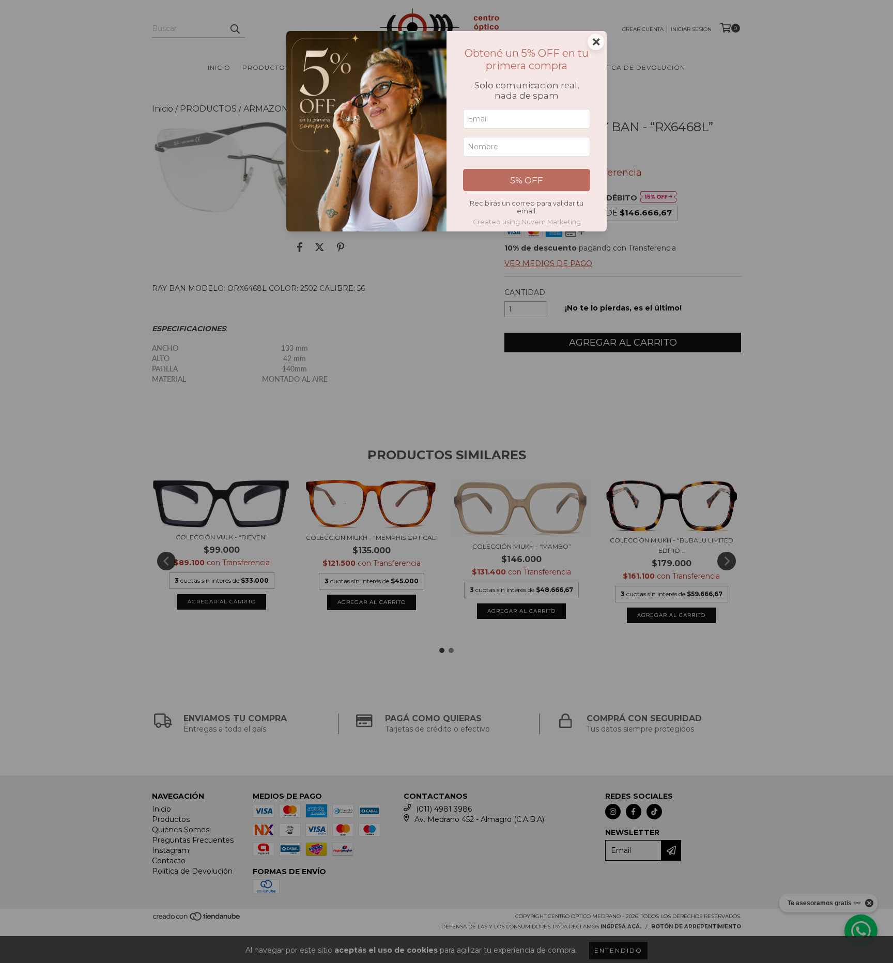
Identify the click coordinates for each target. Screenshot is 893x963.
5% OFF (526, 180)
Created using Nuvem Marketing (527, 222)
